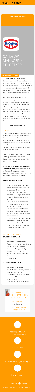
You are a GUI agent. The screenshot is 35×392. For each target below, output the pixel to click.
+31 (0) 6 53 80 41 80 (19, 310)
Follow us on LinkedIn (17, 375)
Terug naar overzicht (17, 17)
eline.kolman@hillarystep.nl (19, 307)
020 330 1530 (17, 348)
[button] (31, 2)
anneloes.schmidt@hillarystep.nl (17, 361)
